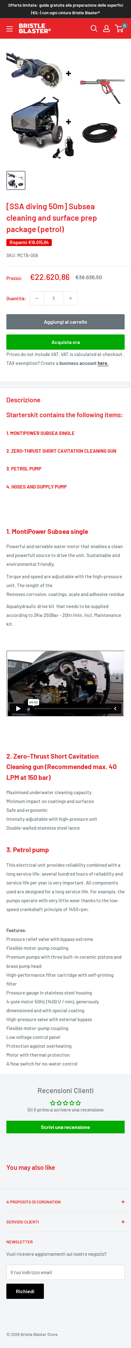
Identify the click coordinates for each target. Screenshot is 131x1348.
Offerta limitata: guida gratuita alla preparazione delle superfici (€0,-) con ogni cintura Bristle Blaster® (65, 9)
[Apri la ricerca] (94, 28)
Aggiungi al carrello (65, 322)
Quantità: (16, 298)
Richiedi (25, 1291)
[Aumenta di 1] (70, 298)
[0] (119, 28)
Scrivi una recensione (65, 1127)
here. (103, 363)
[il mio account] (106, 28)
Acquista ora (66, 342)
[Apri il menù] (9, 28)
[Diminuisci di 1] (37, 298)
